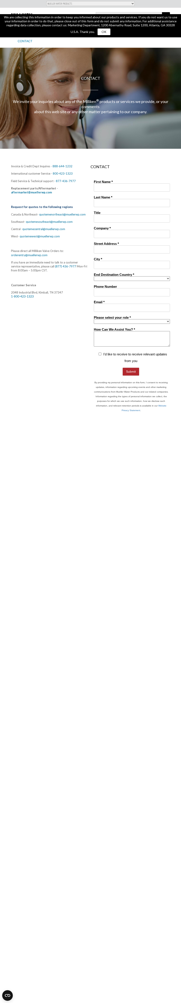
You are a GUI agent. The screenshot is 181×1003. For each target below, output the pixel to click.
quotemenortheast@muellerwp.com (62, 214)
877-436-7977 (66, 181)
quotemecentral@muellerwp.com (43, 229)
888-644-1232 (62, 166)
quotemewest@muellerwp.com (40, 236)
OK (104, 32)
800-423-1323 (63, 173)
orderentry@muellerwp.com (29, 255)
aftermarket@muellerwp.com (31, 192)
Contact (25, 41)
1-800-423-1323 (22, 296)
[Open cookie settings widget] (7, 995)
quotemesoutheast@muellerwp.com (49, 221)
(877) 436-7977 (65, 266)
